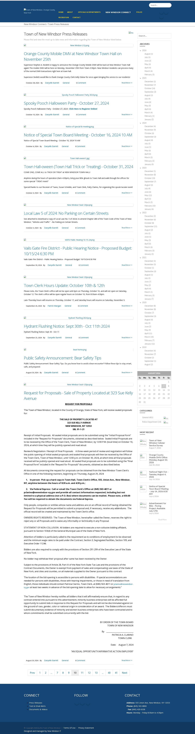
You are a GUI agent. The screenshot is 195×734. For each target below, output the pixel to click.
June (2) (148, 61)
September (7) (150, 182)
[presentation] (26, 350)
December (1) (150, 171)
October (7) (149, 313)
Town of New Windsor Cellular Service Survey (157, 443)
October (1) (149, 268)
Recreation (64, 17)
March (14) (149, 337)
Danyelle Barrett (52, 83)
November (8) (150, 175)
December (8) (150, 306)
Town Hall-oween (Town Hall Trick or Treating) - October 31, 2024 (78, 166)
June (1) (148, 147)
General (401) (147, 418)
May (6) (148, 64)
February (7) (149, 340)
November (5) (150, 265)
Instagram (88, 703)
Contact (77, 17)
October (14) (150, 88)
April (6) (148, 244)
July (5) (147, 57)
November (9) (150, 130)
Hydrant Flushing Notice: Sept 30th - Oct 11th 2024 (67, 326)
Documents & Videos (38, 709)
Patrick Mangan (54, 306)
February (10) (150, 206)
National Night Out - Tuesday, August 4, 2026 (158, 474)
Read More (162, 520)
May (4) (148, 106)
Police (139, 12)
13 (96, 672)
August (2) (149, 95)
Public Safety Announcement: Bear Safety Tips (62, 358)
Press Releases (35, 702)
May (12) (148, 195)
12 (89, 672)
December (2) (150, 82)
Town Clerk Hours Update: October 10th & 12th (64, 285)
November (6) (150, 220)
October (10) (150, 178)
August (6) (149, 185)
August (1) (149, 54)
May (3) (148, 240)
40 (109, 672)
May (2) (148, 285)
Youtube (82, 703)
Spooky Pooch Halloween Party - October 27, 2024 (66, 103)
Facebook (77, 703)
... (51, 672)
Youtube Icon (161, 17)
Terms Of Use (69, 728)
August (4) (149, 140)
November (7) (150, 85)
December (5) (150, 261)
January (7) (149, 299)
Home (61, 12)
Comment (81, 83)
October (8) (149, 223)
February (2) (149, 161)
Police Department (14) (151, 422)
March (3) (149, 158)
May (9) (148, 330)
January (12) (150, 344)
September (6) (150, 271)
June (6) (148, 192)
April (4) (148, 68)
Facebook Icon (161, 12)
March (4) (149, 71)
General (66, 83)
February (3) (149, 75)
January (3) (149, 254)
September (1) (150, 361)
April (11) (148, 334)
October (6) (149, 133)
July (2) (147, 233)
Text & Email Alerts (37, 706)
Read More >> (127, 83)
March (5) (149, 202)
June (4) (148, 102)
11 (82, 672)
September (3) (150, 92)
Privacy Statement (86, 728)
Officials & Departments (89, 12)
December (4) (150, 126)
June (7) (148, 282)
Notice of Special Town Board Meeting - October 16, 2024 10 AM (78, 135)
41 (116, 672)
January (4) (149, 209)
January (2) (149, 120)
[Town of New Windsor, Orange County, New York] (40, 11)
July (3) (147, 144)
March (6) (149, 247)
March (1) (149, 292)
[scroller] (190, 731)
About (70, 12)
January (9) (149, 164)
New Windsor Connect (118, 12)
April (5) (148, 199)
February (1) (149, 116)
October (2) (149, 358)
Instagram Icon (166, 12)
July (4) (147, 99)
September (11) (151, 227)
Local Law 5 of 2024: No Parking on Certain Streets (66, 213)
